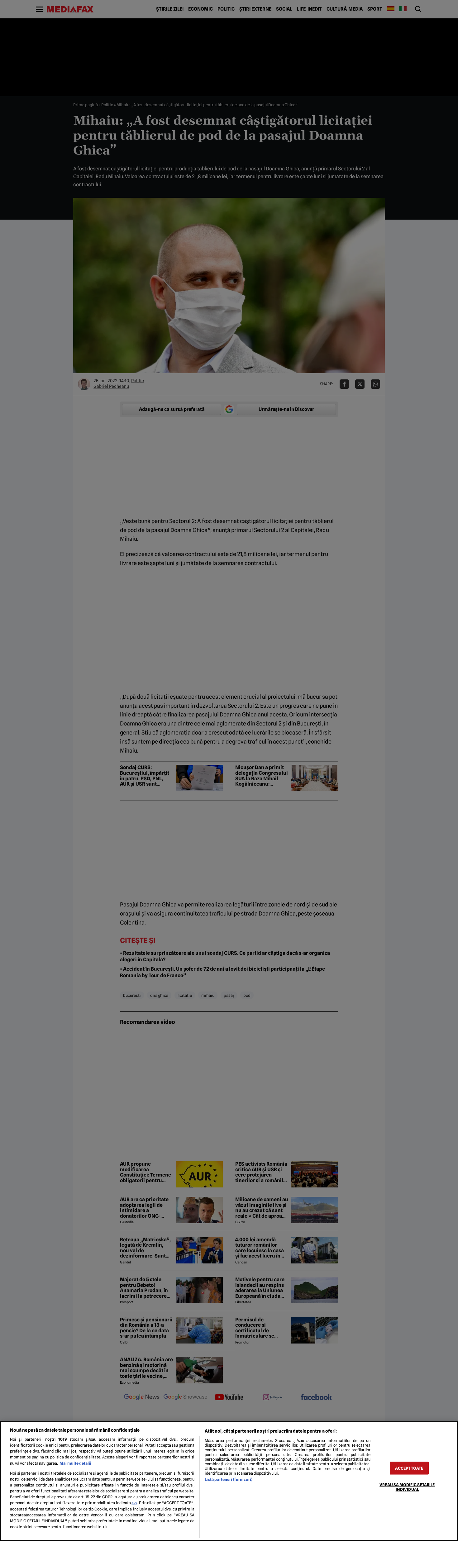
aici (134, 1503)
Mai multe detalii (75, 1463)
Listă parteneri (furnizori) (228, 1479)
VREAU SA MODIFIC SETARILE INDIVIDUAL (407, 1486)
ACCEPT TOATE (409, 1468)
